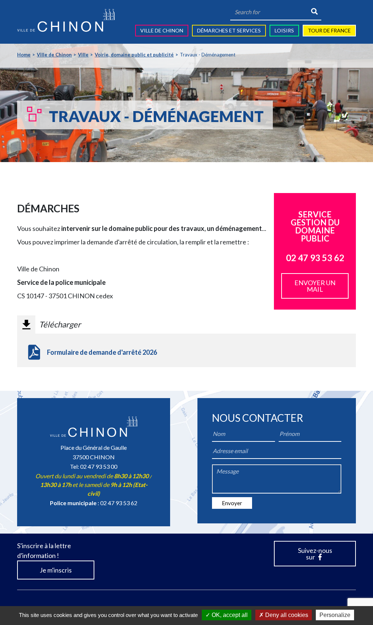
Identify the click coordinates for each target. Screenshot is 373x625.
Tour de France (329, 30)
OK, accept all (229, 615)
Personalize (334, 615)
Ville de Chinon (161, 30)
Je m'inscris (56, 570)
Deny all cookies (286, 615)
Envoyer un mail (314, 286)
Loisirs (284, 30)
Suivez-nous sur (315, 553)
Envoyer (232, 503)
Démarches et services (229, 30)
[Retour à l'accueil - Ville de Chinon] (66, 20)
